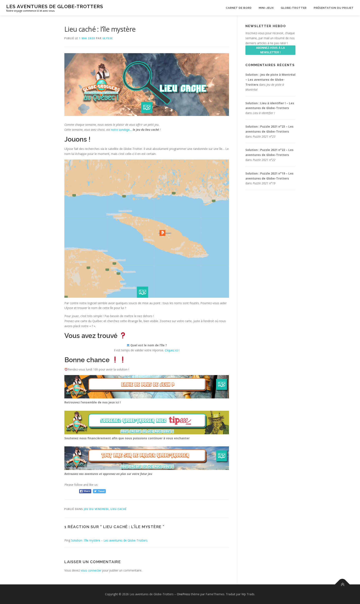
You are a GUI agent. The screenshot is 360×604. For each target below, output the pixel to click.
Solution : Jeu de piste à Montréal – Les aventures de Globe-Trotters (270, 80)
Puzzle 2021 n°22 (264, 160)
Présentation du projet (334, 7)
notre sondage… (122, 130)
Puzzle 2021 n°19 (264, 183)
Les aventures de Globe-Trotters (54, 6)
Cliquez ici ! (172, 350)
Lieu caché (119, 509)
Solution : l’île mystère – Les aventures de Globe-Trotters (109, 540)
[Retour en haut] (342, 584)
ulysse (107, 38)
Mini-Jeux (266, 7)
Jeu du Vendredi (96, 509)
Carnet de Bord (239, 7)
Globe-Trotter (294, 7)
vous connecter (91, 570)
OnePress (183, 594)
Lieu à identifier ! (264, 113)
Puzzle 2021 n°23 (264, 136)
